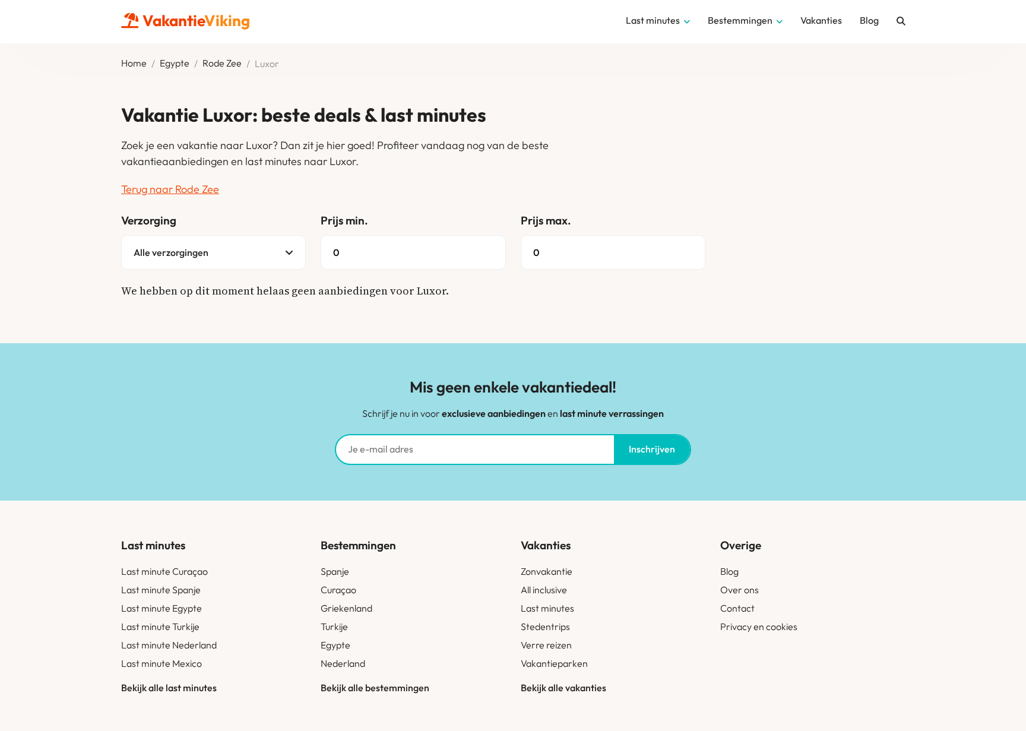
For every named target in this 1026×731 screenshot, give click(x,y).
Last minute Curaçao (164, 571)
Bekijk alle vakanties (563, 687)
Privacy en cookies (758, 626)
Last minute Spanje (161, 590)
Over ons (739, 590)
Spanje (335, 571)
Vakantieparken (554, 663)
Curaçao (338, 590)
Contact (737, 608)
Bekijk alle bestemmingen (375, 687)
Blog (729, 571)
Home (134, 63)
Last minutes (547, 608)
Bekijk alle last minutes (169, 687)
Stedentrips (545, 626)
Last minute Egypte (161, 608)
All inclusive (544, 590)
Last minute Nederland (169, 645)
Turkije (334, 626)
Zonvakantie (546, 571)
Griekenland (346, 608)
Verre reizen (546, 645)
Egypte (174, 63)
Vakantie (196, 20)
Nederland (343, 663)
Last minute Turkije (160, 626)
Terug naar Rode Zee (170, 189)
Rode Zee (222, 63)
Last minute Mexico (161, 663)
